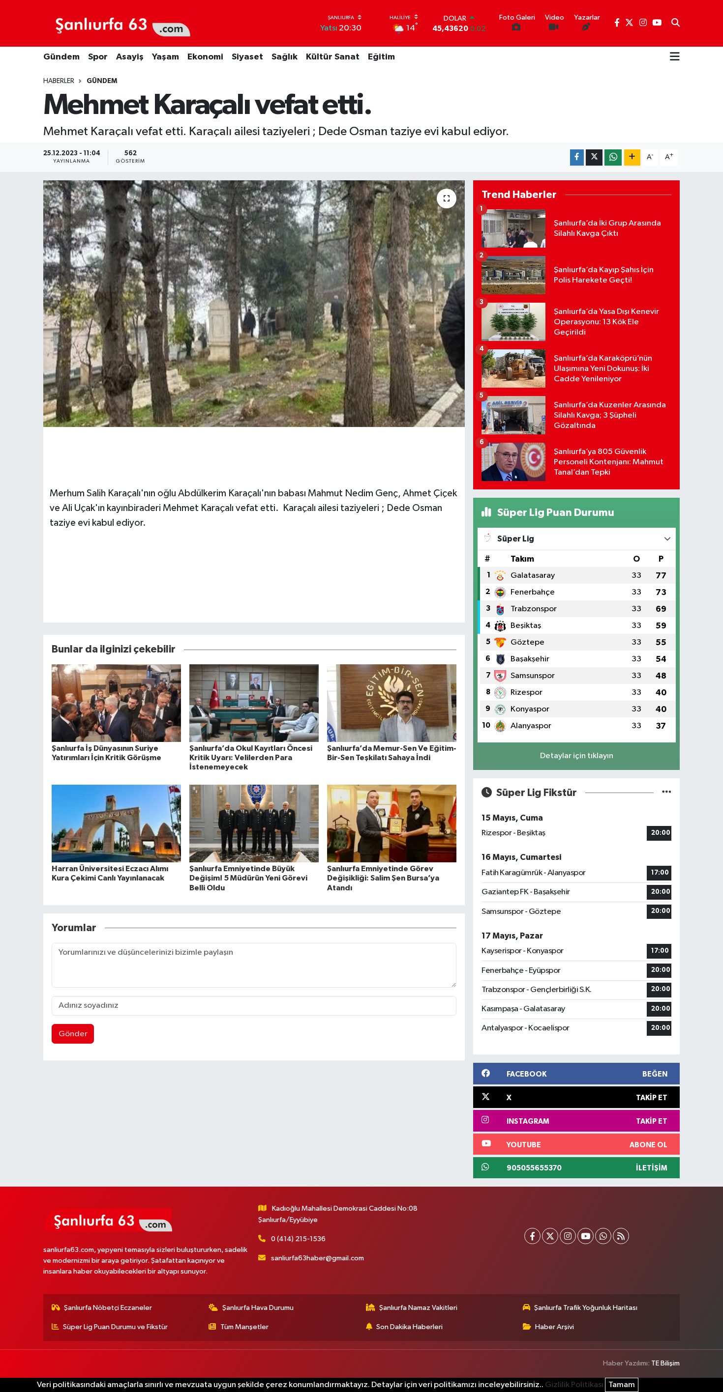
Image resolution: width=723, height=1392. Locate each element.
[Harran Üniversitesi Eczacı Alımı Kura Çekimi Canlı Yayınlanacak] (116, 823)
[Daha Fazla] (632, 157)
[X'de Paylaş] (594, 157)
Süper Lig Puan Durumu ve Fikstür (115, 1327)
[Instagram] (568, 1236)
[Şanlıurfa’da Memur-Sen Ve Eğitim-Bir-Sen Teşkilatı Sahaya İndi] (391, 703)
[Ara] (675, 23)
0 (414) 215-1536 (298, 1239)
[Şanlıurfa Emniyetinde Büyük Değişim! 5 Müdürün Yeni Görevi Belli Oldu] (254, 823)
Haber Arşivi (554, 1327)
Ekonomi (205, 57)
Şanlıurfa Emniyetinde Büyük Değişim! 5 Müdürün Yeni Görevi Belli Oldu (248, 878)
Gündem (61, 57)
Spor (98, 57)
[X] (550, 1236)
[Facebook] (532, 1236)
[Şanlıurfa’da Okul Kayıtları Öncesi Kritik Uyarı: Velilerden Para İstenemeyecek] (254, 703)
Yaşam (165, 57)
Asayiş (130, 57)
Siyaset (247, 57)
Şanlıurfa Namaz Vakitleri (418, 1307)
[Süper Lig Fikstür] (666, 793)
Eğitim (381, 57)
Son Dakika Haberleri (409, 1327)
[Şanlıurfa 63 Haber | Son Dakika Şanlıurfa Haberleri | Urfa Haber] (117, 23)
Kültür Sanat (333, 57)
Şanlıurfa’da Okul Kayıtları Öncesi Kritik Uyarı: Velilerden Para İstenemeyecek (250, 757)
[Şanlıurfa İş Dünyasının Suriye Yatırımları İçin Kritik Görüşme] (116, 703)
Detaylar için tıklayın (576, 756)
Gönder (73, 1034)
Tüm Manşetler (244, 1327)
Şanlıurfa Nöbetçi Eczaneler (108, 1307)
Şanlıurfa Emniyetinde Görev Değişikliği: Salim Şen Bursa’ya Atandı (383, 878)
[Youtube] (585, 1236)
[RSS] (621, 1236)
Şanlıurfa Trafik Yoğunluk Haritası (585, 1307)
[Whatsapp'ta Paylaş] (613, 157)
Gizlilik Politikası (574, 1385)
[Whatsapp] (603, 1236)
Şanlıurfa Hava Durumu (258, 1307)
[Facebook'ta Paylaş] (577, 157)
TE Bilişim (665, 1363)
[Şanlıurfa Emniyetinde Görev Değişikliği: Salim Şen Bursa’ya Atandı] (391, 823)
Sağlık (284, 57)
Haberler (58, 81)
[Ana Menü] (675, 57)
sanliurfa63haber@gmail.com (317, 1258)
